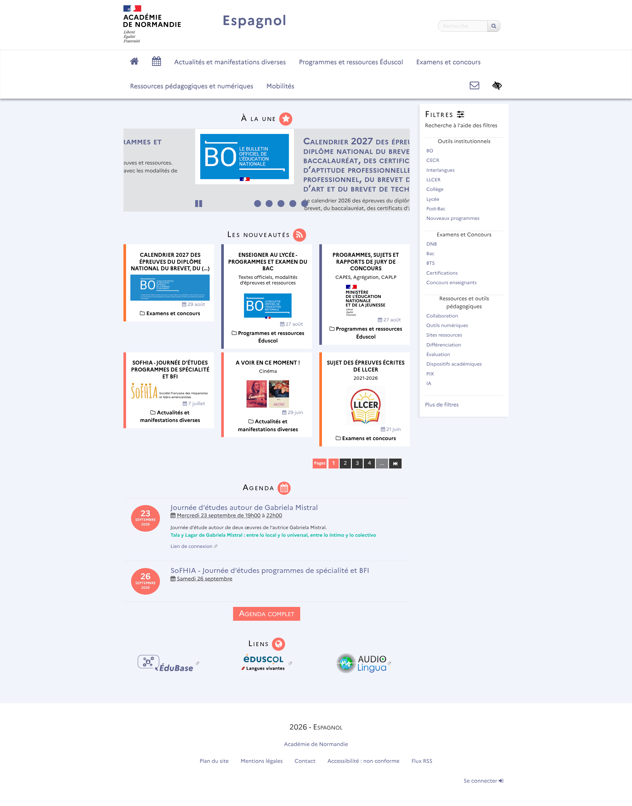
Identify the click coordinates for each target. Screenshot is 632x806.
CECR (433, 160)
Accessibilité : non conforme (364, 761)
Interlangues (441, 170)
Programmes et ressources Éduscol (351, 62)
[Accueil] (152, 24)
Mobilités (280, 86)
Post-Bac (436, 209)
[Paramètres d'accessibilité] (497, 85)
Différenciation (444, 345)
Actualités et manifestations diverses (230, 62)
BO (430, 151)
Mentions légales (262, 761)
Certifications (442, 273)
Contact (305, 761)
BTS (431, 263)
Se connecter (481, 781)
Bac (431, 253)
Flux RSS (422, 761)
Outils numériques (447, 325)
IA (429, 383)
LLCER (434, 180)
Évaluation (438, 354)
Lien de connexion (191, 546)
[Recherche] (493, 26)
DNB (432, 244)
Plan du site (213, 761)
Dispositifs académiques (454, 364)
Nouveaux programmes (453, 218)
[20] (395, 463)
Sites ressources (444, 335)
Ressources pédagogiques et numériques (191, 86)
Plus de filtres (442, 405)
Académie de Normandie (316, 744)
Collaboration (442, 316)
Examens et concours (448, 62)
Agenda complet (266, 613)
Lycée (433, 199)
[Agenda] (284, 487)
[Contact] (474, 85)
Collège (435, 189)
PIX (430, 374)
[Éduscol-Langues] (267, 663)
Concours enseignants (452, 282)
